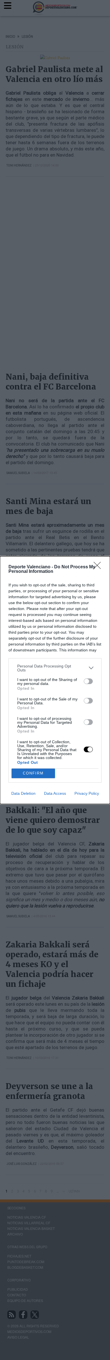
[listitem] (55, 668)
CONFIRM (33, 773)
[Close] (99, 567)
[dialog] (55, 680)
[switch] (88, 681)
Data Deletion (23, 793)
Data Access (55, 793)
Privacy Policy (86, 793)
